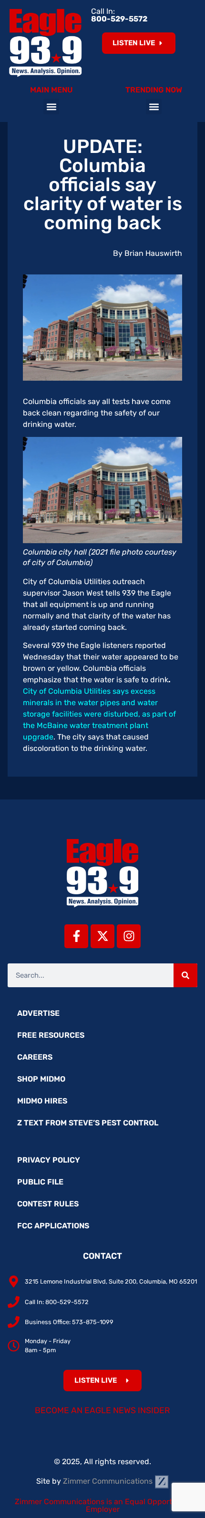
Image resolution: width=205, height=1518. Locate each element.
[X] (102, 936)
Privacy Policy (48, 1159)
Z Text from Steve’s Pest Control (87, 1122)
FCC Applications (53, 1225)
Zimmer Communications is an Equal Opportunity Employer (103, 1505)
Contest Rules (48, 1203)
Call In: (119, 15)
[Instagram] (129, 936)
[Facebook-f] (76, 936)
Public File (40, 1181)
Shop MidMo (41, 1078)
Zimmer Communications (108, 1481)
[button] (51, 106)
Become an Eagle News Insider (102, 1410)
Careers (34, 1057)
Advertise (38, 1013)
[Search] (185, 975)
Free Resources (50, 1035)
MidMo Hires (42, 1100)
